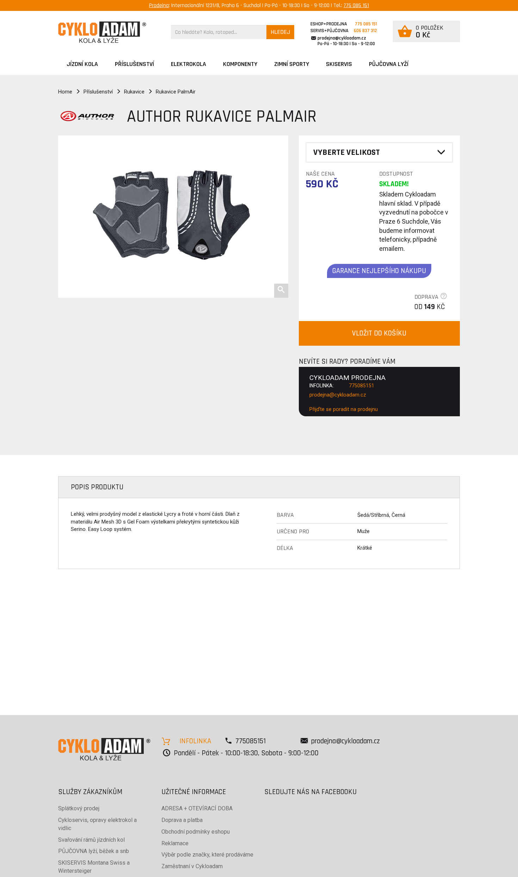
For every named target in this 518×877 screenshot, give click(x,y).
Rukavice (134, 92)
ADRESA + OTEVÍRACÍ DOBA (197, 808)
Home (65, 92)
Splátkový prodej (78, 808)
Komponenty (240, 64)
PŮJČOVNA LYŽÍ (388, 64)
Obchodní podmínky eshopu (195, 831)
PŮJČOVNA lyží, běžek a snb (93, 851)
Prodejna (159, 5)
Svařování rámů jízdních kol (91, 839)
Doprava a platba (182, 820)
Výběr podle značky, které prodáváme (207, 854)
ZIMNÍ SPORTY (291, 64)
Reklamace (175, 843)
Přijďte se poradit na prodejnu (343, 409)
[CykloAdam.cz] (102, 32)
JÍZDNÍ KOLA (82, 64)
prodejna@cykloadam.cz (341, 38)
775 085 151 (356, 5)
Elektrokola (188, 64)
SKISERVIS (339, 64)
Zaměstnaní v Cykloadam (192, 866)
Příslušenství (134, 64)
